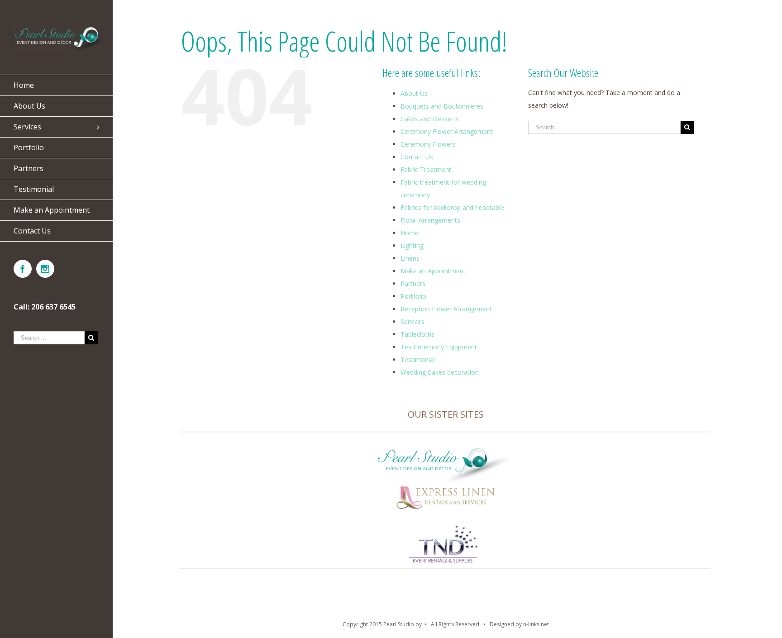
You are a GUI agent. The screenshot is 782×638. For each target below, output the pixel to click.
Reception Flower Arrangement (446, 309)
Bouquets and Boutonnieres (442, 106)
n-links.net (536, 624)
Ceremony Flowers (428, 144)
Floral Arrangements (430, 220)
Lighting (412, 245)
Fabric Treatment (426, 169)
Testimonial (418, 359)
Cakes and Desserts (430, 118)
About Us (414, 93)
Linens (410, 258)
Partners (413, 283)
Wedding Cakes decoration (440, 372)
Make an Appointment (433, 271)
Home (410, 233)
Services (412, 321)
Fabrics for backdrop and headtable (452, 207)
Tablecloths (417, 334)
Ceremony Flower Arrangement (447, 131)
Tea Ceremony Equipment (439, 347)
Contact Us (417, 156)
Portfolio (413, 296)
